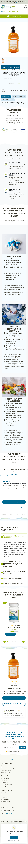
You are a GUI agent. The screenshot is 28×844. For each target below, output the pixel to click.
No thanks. (7, 426)
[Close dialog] (26, 413)
